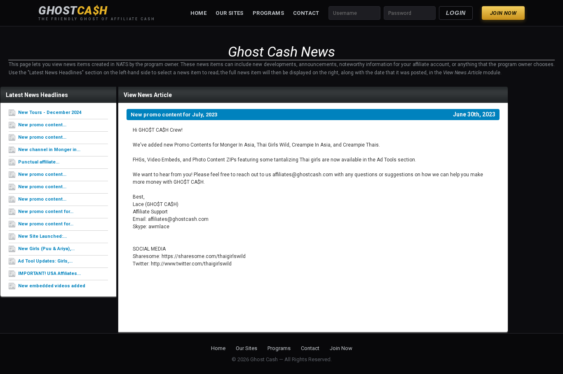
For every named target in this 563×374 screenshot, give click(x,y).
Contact (306, 13)
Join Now (503, 13)
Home (198, 13)
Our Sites (230, 13)
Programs (268, 13)
